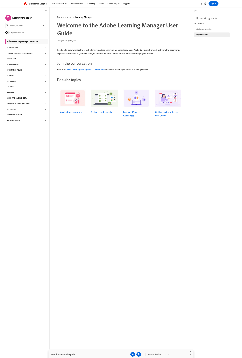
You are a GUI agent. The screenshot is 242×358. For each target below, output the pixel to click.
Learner (10, 87)
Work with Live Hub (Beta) (17, 98)
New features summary (71, 112)
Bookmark (202, 18)
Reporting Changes (14, 115)
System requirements (101, 112)
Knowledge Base (13, 120)
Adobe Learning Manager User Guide (22, 41)
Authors (10, 76)
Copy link (214, 18)
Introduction (12, 48)
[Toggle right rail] (195, 11)
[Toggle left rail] (46, 11)
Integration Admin (14, 70)
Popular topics (202, 34)
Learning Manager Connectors (132, 114)
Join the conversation (204, 29)
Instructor (11, 81)
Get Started (11, 59)
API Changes (11, 109)
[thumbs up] (132, 354)
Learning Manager (83, 17)
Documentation (64, 17)
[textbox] (25, 25)
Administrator (13, 64)
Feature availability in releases (19, 53)
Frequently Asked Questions (18, 104)
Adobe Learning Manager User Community (84, 69)
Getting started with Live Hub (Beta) (167, 114)
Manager (10, 92)
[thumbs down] (138, 354)
